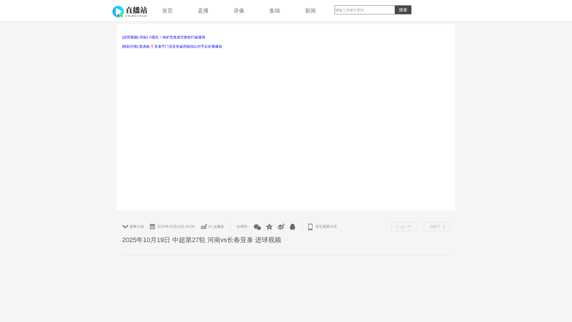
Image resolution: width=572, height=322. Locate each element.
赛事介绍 (137, 227)
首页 (167, 10)
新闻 (310, 10)
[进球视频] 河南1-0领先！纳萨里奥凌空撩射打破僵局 (163, 37)
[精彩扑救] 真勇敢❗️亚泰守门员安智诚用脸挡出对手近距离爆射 (172, 46)
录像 (239, 10)
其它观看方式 (326, 227)
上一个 (406, 227)
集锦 (274, 10)
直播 (203, 10)
